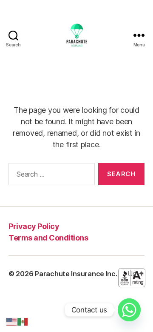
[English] (11, 321)
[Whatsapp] (129, 309)
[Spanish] (22, 321)
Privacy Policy (33, 226)
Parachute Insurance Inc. (76, 273)
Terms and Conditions (48, 237)
